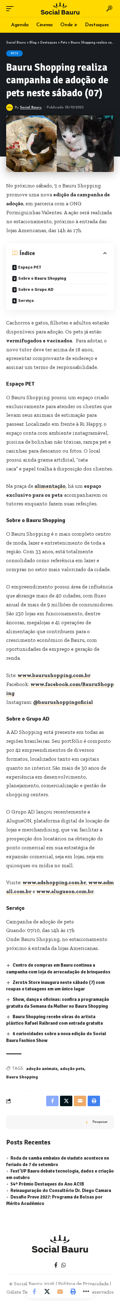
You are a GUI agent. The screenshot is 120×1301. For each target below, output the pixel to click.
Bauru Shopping (22, 1077)
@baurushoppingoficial (63, 702)
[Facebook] (56, 1265)
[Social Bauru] (60, 8)
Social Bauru (31, 107)
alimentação (50, 486)
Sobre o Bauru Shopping (42, 278)
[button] (11, 8)
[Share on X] (47, 1291)
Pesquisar (100, 1122)
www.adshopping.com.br (54, 882)
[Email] (60, 1291)
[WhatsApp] (63, 1265)
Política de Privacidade (83, 1283)
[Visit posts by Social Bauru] (9, 107)
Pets (14, 53)
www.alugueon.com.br (65, 891)
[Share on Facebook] (34, 1291)
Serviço (26, 300)
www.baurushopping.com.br (54, 675)
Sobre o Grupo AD (36, 289)
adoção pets (72, 1068)
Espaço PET (29, 267)
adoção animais (42, 1068)
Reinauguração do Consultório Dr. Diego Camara (60, 1190)
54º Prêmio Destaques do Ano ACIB (47, 1184)
